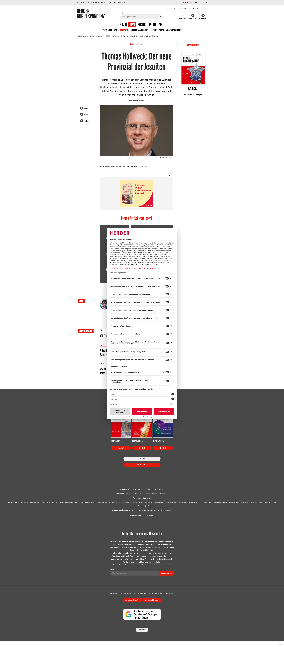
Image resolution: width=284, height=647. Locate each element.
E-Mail (111, 569)
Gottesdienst (137, 502)
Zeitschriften (187, 3)
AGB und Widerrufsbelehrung (122, 593)
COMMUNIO (126, 502)
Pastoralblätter (171, 502)
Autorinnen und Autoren (182, 9)
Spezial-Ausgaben (139, 29)
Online (123, 25)
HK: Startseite (83, 36)
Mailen (86, 121)
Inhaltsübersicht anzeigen (192, 95)
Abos (161, 25)
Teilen (86, 108)
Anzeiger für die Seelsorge (188, 502)
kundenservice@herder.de (147, 510)
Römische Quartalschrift (146, 506)
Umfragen (146, 498)
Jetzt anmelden (166, 573)
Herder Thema (157, 29)
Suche (124, 13)
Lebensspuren (234, 502)
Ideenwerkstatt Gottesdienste (154, 502)
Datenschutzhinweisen (162, 565)
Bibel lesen (244, 502)
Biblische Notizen (270, 502)
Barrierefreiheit (155, 593)
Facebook (149, 515)
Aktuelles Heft (110, 29)
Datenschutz (142, 593)
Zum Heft (121, 448)
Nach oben (142, 629)
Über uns (169, 9)
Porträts (196, 9)
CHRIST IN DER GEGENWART (85, 502)
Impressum (169, 593)
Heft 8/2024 (116, 36)
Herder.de (81, 3)
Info (205, 3)
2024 (108, 36)
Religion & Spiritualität (118, 3)
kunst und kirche (256, 502)
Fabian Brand (138, 100)
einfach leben (102, 502)
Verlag (198, 3)
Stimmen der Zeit (114, 502)
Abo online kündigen (165, 510)
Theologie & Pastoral (96, 3)
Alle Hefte (141, 459)
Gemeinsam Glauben (220, 502)
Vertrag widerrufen (132, 600)
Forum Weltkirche (205, 502)
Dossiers (142, 25)
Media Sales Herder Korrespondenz (27, 502)
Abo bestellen (142, 464)
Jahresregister (173, 29)
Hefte (132, 25)
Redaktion (203, 9)
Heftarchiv (123, 29)
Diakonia (133, 506)
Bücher (152, 25)
